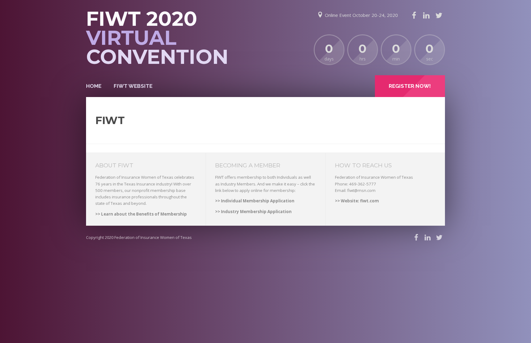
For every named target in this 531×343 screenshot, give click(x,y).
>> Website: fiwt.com (357, 201)
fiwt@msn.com (361, 190)
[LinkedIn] (426, 15)
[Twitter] (439, 15)
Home (93, 86)
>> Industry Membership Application (253, 211)
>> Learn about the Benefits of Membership (141, 214)
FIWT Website (133, 86)
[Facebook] (414, 15)
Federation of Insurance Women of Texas (153, 237)
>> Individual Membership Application (254, 201)
